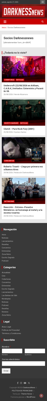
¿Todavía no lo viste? (15, 52)
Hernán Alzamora (21, 94)
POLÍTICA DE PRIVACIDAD (22, 391)
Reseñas (5, 244)
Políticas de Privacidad (11, 330)
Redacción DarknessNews (24, 173)
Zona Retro (6, 254)
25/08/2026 (8, 132)
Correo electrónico (11, 359)
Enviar (6, 371)
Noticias (20, 80)
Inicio (4, 235)
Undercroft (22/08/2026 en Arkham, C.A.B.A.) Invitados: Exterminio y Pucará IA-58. (23, 88)
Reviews (5, 312)
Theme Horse (26, 394)
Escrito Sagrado (11, 123)
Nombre (6, 347)
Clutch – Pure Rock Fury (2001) (19, 129)
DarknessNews (29, 387)
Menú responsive (42, 2)
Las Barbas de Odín (9, 295)
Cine (3, 276)
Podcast (5, 261)
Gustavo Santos (20, 132)
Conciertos (9, 161)
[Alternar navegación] (5, 21)
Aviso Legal (6, 327)
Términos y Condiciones (11, 333)
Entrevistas (6, 251)
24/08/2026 (8, 173)
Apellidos (28, 355)
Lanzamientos (7, 241)
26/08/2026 (8, 94)
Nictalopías (6, 299)
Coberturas (9, 80)
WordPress (31, 397)
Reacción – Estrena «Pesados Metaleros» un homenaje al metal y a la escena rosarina (23, 210)
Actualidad (9, 201)
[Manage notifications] (41, 396)
